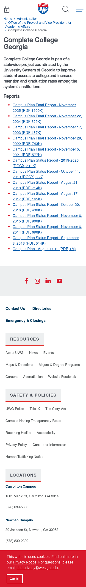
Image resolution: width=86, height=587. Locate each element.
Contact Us (15, 308)
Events (48, 352)
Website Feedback (62, 376)
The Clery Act (55, 408)
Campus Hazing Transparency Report (34, 420)
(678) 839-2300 (17, 540)
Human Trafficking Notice (24, 456)
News (33, 352)
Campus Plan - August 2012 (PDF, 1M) (44, 248)
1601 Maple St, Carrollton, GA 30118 (33, 495)
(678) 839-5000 (17, 506)
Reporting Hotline (18, 432)
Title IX (35, 408)
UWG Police (15, 408)
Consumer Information (49, 444)
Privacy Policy (16, 444)
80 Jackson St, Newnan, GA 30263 (32, 529)
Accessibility (46, 432)
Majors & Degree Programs (59, 364)
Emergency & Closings (26, 320)
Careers (12, 376)
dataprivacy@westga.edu (37, 568)
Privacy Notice (24, 562)
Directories (41, 308)
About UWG (15, 352)
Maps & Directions (19, 364)
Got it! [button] (14, 579)
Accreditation (33, 376)
